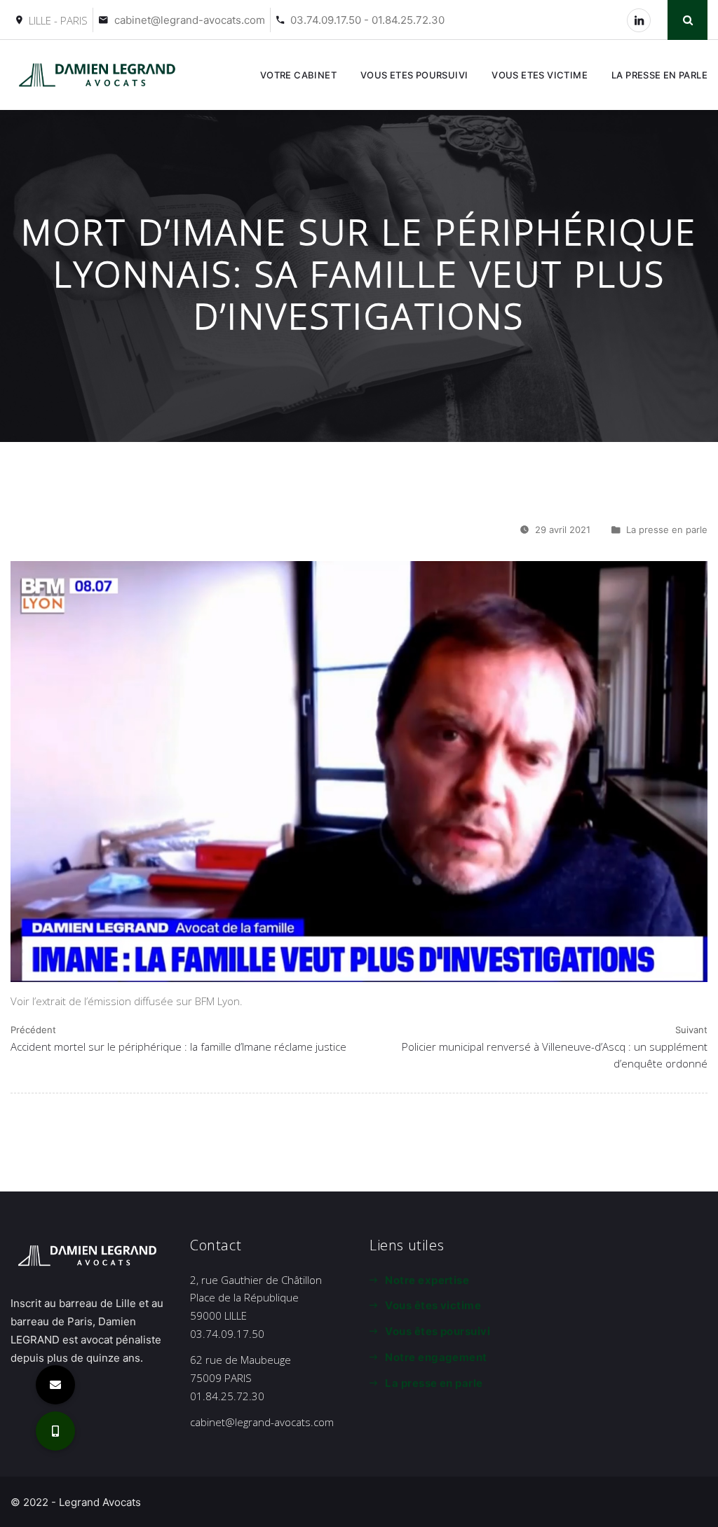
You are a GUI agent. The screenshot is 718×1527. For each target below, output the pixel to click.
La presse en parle (666, 529)
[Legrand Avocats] (100, 75)
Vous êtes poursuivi (437, 1331)
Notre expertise (427, 1280)
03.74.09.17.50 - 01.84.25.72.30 (367, 20)
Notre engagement (436, 1357)
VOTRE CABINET (298, 75)
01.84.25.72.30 (227, 1396)
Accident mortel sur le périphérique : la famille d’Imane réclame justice (178, 1046)
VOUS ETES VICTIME (540, 75)
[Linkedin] (639, 20)
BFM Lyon (217, 1001)
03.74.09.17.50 (227, 1334)
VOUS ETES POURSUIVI (414, 75)
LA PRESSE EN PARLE (659, 75)
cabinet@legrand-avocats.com (189, 20)
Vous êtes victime (433, 1305)
